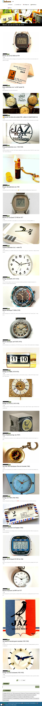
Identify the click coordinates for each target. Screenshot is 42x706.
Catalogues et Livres (6, 695)
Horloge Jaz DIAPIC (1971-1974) (11, 279)
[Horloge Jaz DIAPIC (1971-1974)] (21, 265)
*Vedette (37, 693)
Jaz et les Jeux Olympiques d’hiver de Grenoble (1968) (16, 466)
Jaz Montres (14, 696)
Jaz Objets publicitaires (25, 696)
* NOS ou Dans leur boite (16, 693)
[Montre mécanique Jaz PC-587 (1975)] (21, 327)
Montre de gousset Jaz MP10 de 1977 (12, 590)
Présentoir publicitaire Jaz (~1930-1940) (13, 147)
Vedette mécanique (6, 700)
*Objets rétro (23, 693)
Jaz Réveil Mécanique (16, 698)
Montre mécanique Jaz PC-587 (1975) (12, 341)
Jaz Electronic (9, 696)
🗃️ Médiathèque (33, 4)
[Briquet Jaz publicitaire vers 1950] (21, 168)
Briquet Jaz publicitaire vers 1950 (11, 187)
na (4, 57)
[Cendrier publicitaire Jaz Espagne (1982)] (21, 513)
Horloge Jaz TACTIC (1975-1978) (11, 403)
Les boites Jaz (31, 698)
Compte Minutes (18, 695)
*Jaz (11, 693)
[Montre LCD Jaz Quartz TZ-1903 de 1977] (21, 203)
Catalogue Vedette (13, 695)
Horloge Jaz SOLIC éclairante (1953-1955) (13, 672)
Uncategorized (36, 698)
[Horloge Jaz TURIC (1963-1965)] (21, 483)
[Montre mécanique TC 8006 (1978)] (21, 296)
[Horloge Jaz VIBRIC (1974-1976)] (21, 357)
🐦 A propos (10, 4)
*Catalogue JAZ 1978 (6, 693)
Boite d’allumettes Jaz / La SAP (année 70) (13, 87)
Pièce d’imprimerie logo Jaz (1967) (11, 435)
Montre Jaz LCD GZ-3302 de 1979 (11, 55)
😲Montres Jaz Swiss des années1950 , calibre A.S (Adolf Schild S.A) (20, 117)
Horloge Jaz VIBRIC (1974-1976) (11, 371)
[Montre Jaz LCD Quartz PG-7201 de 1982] (21, 545)
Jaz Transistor (26, 698)
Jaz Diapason (34, 695)
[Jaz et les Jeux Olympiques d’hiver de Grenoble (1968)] (21, 452)
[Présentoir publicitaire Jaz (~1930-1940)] (21, 133)
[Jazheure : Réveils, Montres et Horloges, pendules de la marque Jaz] (13, 1)
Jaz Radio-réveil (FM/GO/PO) (7, 698)
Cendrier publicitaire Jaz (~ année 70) (12, 247)
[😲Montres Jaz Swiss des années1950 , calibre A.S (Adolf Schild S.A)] (21, 103)
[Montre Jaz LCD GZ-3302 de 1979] (21, 41)
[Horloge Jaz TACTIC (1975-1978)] (21, 389)
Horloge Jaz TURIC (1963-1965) (11, 498)
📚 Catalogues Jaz (26, 4)
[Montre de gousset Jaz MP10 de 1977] (21, 576)
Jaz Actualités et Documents (26, 695)
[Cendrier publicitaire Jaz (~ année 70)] (21, 233)
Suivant (24, 680)
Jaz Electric (4, 696)
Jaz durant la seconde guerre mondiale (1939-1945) (16, 641)
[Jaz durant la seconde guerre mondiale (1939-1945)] (21, 617)
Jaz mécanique (19, 696)
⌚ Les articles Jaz (17, 4)
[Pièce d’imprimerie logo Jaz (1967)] (21, 421)
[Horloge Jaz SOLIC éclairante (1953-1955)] (21, 658)
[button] (2, 704)
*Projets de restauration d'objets (30, 693)
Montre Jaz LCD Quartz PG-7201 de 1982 (13, 559)
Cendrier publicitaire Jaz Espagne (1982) (13, 527)
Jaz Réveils (21, 698)
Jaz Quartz (31, 696)
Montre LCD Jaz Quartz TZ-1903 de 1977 (13, 217)
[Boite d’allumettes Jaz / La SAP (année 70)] (21, 73)
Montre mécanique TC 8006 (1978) (11, 310)
